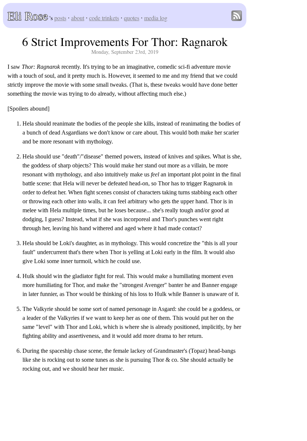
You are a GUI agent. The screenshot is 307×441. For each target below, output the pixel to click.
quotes (131, 18)
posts (60, 18)
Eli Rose (27, 15)
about (77, 18)
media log (155, 18)
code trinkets (104, 18)
